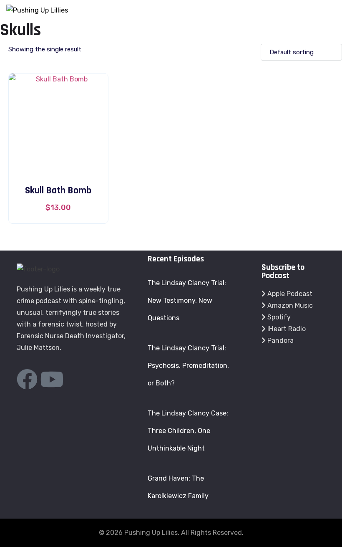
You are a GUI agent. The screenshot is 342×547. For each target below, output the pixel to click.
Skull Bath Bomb (58, 190)
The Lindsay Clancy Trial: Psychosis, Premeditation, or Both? (188, 365)
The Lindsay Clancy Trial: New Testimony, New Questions (187, 300)
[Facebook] (27, 379)
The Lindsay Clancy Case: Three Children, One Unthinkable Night (188, 430)
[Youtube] (51, 379)
